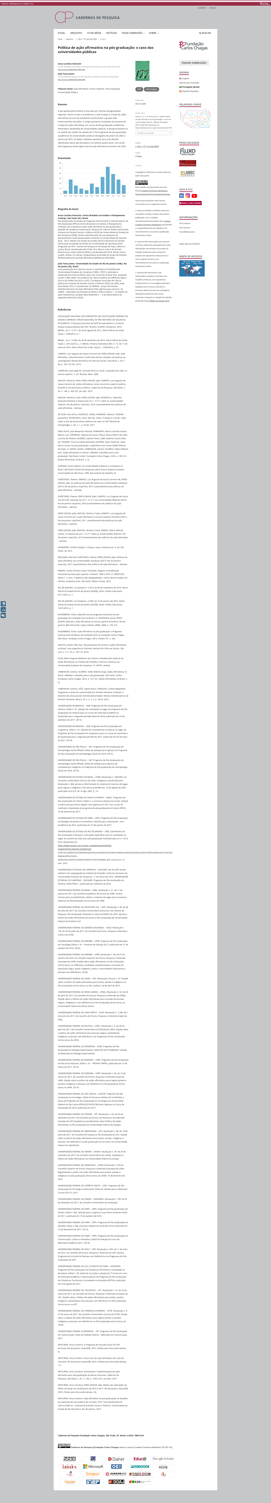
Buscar (206, 33)
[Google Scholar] (163, 1459)
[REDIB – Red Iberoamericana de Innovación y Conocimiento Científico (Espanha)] (163, 1466)
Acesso (212, 7)
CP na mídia (94, 33)
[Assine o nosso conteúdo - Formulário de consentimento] (190, 204)
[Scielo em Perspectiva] (187, 165)
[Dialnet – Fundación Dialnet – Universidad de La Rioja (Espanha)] (116, 1459)
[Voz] (3, 609)
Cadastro (202, 7)
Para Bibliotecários (187, 232)
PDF (139, 89)
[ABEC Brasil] (187, 177)
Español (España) (190, 91)
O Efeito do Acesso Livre (159, 301)
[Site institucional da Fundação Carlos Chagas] (265, 3)
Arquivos (76, 33)
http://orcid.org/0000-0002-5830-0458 (71, 80)
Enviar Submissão (194, 62)
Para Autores (184, 227)
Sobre (153, 33)
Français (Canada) (190, 82)
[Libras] (3, 603)
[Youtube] (184, 197)
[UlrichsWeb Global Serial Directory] (116, 1474)
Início (60, 39)
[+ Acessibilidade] (3, 615)
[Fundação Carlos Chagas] (193, 49)
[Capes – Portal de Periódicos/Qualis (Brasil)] (139, 1474)
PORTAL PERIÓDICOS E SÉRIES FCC (17, 3)
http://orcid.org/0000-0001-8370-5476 (71, 70)
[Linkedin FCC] (181, 197)
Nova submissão (132, 33)
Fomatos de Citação (145, 133)
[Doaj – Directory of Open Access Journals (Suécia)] (116, 1482)
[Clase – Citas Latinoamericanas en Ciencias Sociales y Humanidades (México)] (163, 1474)
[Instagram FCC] (187, 197)
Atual (61, 33)
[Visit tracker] (192, 275)
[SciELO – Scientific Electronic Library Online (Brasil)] (70, 1474)
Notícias (111, 33)
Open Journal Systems (189, 243)
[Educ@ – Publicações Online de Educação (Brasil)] (140, 1459)
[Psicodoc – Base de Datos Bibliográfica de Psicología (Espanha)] (140, 1467)
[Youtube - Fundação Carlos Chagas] (194, 197)
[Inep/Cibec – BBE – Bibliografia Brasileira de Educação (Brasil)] (93, 1482)
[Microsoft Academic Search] (93, 1466)
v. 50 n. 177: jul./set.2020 (87, 39)
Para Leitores (184, 223)
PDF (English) (151, 89)
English (185, 78)
